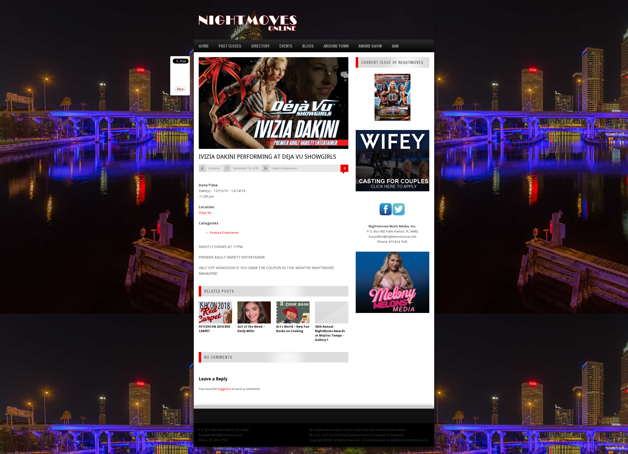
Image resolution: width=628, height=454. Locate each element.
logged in (224, 389)
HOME (204, 46)
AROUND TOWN (336, 46)
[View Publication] (392, 97)
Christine (214, 168)
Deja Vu (205, 212)
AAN (395, 46)
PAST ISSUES (230, 46)
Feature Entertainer (285, 168)
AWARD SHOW (370, 46)
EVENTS (285, 46)
